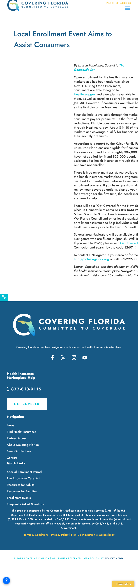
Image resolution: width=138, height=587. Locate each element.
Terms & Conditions (36, 535)
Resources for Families (22, 491)
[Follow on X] (63, 357)
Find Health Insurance (21, 432)
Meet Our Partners (19, 451)
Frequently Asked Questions (25, 504)
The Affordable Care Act (23, 478)
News (10, 425)
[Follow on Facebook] (52, 357)
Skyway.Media (114, 558)
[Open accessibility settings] (6, 580)
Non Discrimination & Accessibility (92, 535)
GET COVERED (27, 404)
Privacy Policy (59, 535)
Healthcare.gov (85, 94)
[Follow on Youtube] (84, 357)
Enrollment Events (19, 498)
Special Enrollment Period (24, 472)
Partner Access (16, 438)
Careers (12, 457)
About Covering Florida (23, 445)
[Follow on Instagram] (74, 357)
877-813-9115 (26, 389)
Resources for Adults (20, 485)
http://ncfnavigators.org (91, 259)
